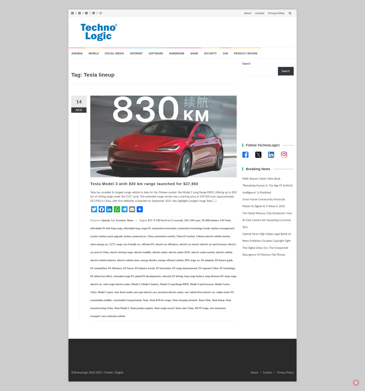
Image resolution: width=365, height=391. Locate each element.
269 (186, 220)
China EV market (185, 236)
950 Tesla (225, 220)
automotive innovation (164, 228)
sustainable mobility (101, 300)
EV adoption (207, 260)
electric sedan (159, 252)
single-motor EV (225, 292)
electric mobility (142, 252)
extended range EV (123, 276)
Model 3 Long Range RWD (174, 284)
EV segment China (208, 268)
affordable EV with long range (106, 228)
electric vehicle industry (103, 260)
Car (225, 53)
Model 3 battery (150, 284)
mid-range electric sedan (116, 284)
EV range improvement (184, 268)
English (119, 372)
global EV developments (148, 276)
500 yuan (195, 220)
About (247, 13)
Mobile (94, 53)
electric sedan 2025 (179, 252)
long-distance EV (214, 276)
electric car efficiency (166, 244)
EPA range (190, 260)
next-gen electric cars (145, 292)
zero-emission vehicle (113, 316)
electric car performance (213, 244)
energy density (149, 260)
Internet (136, 53)
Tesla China (204, 300)
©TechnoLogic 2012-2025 (86, 372)
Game (194, 53)
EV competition (98, 268)
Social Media (114, 53)
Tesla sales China (184, 308)
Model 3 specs (105, 292)
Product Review (245, 53)
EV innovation (163, 268)
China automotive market (161, 236)
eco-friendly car (131, 244)
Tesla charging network (184, 300)
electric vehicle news (128, 260)
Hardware (176, 53)
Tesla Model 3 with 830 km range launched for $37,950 (144, 184)
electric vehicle (224, 252)
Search (246, 64)
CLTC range (115, 244)
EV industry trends (145, 268)
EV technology (227, 268)
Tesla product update (141, 308)
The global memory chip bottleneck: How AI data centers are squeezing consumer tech (267, 220)
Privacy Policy (276, 13)
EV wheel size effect (101, 276)
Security (210, 53)
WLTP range (202, 308)
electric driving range (121, 252)
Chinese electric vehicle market (213, 236)
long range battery (194, 276)
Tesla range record (164, 308)
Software (156, 53)
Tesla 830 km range (160, 300)
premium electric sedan (170, 292)
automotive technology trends (194, 228)
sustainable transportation (127, 300)
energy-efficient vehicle (171, 260)
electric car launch (189, 244)
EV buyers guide (224, 260)
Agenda (77, 53)
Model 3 (135, 284)
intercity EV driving (172, 276)
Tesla (145, 300)
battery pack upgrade (111, 236)
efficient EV (148, 244)
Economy (121, 220)
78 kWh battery (210, 220)
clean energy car (99, 244)
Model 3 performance (202, 284)
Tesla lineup (218, 300)
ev (198, 260)
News (130, 220)
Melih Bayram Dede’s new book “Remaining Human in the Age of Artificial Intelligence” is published (267, 186)
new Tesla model (123, 292)
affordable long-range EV (137, 228)
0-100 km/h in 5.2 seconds (168, 220)
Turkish (108, 372)
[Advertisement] (221, 31)
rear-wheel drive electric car (200, 292)
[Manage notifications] (356, 383)
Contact (259, 13)
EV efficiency (115, 268)
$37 (150, 220)
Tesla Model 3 (121, 308)
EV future (128, 268)
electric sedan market (203, 252)
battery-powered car (135, 236)
